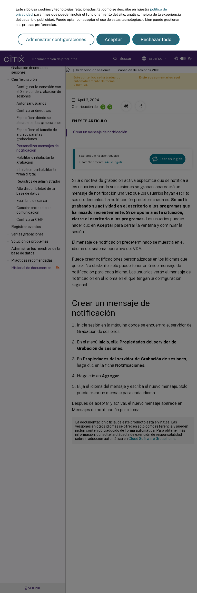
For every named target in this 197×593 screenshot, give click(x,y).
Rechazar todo (156, 39)
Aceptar (113, 39)
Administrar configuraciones (56, 39)
